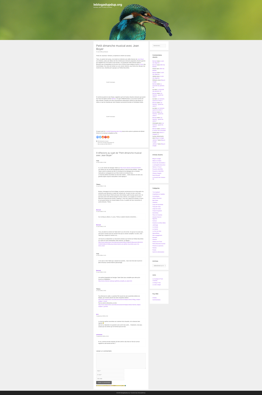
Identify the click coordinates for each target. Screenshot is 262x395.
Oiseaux (154, 239)
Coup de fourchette (157, 204)
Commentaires (156, 299)
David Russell (156, 175)
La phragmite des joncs (158, 165)
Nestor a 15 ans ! (157, 167)
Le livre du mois (156, 231)
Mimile (113, 98)
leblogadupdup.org (107, 4)
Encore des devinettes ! (158, 162)
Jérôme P (155, 140)
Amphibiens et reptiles (158, 194)
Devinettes (155, 213)
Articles (154, 297)
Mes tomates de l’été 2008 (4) (105, 144)
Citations (154, 202)
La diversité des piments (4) (158, 85)
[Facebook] (97, 137)
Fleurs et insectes (157, 215)
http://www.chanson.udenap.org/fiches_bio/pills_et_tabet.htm (115, 281)
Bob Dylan (155, 200)
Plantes (154, 247)
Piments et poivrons (157, 245)
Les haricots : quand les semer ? (157, 95)
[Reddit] (103, 137)
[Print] (108, 137)
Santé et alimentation (158, 252)
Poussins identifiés (157, 169)
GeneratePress (141, 392)
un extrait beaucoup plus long (113, 131)
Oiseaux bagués (156, 173)
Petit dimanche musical (103, 141)
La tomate (155, 227)
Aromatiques (155, 196)
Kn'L (97, 314)
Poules (154, 250)
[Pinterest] (105, 137)
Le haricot (155, 229)
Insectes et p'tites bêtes (159, 223)
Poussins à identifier (158, 171)
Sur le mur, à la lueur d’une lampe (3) (106, 142)
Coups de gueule (157, 210)
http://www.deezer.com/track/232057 (130, 167)
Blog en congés (160, 138)
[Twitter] (100, 137)
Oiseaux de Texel (157, 241)
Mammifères (155, 233)
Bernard (98, 210)
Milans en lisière (156, 160)
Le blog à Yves (156, 282)
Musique (154, 237)
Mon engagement (157, 235)
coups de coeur (156, 208)
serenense (99, 334)
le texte (141, 64)
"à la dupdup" (156, 192)
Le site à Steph (156, 284)
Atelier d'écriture (156, 198)
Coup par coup (156, 206)
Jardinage (155, 225)
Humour (154, 221)
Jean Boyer (141, 59)
